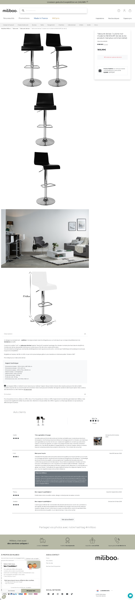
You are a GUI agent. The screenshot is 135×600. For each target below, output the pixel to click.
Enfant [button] (81, 25)
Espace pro (128, 18)
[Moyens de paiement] (22, 594)
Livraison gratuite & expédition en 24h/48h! (67, 2)
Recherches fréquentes (53, 566)
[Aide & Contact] (119, 10)
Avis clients (49, 560)
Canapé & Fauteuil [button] (8, 25)
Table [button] (42, 25)
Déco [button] (96, 25)
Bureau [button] (34, 25)
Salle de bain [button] (72, 25)
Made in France (41, 18)
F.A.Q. (48, 558)
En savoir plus (28, 389)
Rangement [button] (51, 25)
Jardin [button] (89, 25)
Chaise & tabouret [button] (23, 25)
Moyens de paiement (7, 560)
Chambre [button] (61, 25)
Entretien (7, 394)
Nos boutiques (113, 18)
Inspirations (100, 18)
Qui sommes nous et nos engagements (12, 558)
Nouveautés (8, 18)
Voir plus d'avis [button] (67, 519)
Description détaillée (102, 41)
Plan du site (49, 563)
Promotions (24, 18)
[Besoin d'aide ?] (130, 595)
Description (8, 334)
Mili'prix (55, 18)
